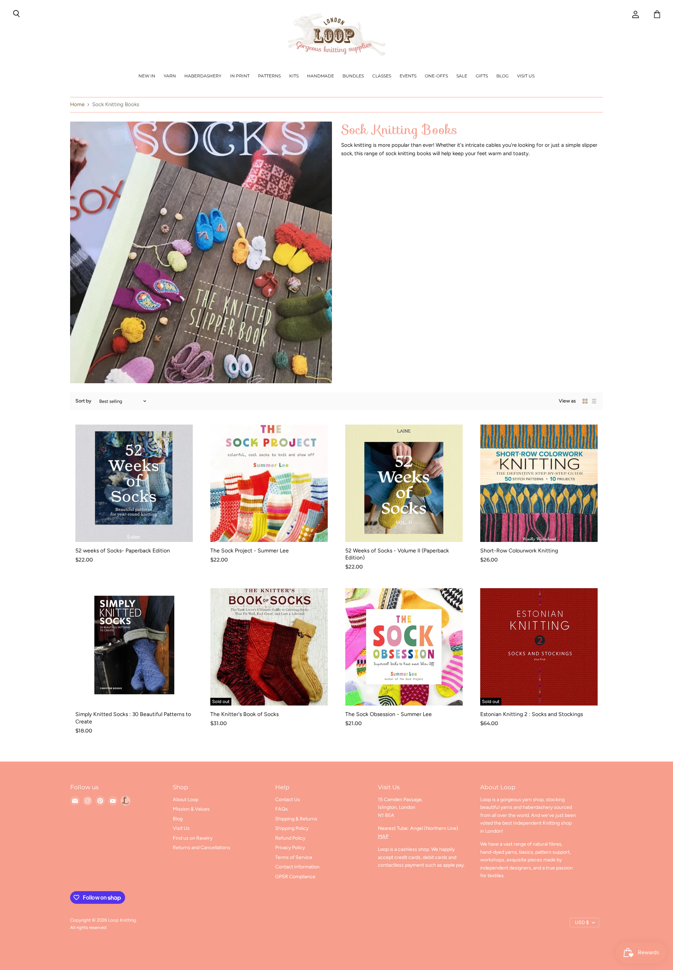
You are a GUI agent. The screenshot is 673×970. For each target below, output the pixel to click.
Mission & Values (191, 809)
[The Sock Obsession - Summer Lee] (404, 647)
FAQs (281, 809)
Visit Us (526, 75)
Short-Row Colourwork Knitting (519, 550)
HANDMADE (320, 75)
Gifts (482, 75)
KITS (294, 75)
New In (146, 75)
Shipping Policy (291, 828)
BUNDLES (353, 75)
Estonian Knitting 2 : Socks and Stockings (531, 714)
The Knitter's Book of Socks (244, 714)
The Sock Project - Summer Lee (249, 550)
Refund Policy (290, 838)
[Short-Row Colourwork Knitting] (539, 483)
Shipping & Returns (296, 819)
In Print (240, 75)
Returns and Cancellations (201, 848)
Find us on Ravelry (192, 838)
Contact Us (287, 800)
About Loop (185, 800)
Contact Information (297, 867)
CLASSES (381, 75)
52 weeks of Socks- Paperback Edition (122, 550)
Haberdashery (203, 75)
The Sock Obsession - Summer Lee (388, 714)
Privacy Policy (290, 848)
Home (77, 105)
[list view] (594, 401)
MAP (383, 836)
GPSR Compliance (295, 877)
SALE (461, 75)
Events (408, 75)
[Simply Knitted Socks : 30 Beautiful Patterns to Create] (134, 647)
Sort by (83, 401)
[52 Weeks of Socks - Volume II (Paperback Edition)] (404, 483)
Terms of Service (293, 857)
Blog (502, 75)
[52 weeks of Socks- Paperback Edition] (134, 483)
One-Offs (436, 75)
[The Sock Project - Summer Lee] (269, 483)
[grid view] (585, 401)
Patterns (269, 75)
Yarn (170, 75)
